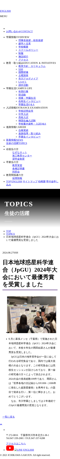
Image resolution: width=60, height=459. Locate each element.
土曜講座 (23, 75)
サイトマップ (30, 181)
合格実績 (23, 130)
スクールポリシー (28, 50)
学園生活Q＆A (26, 104)
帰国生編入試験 (27, 120)
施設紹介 (23, 56)
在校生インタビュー (29, 101)
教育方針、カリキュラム (32, 66)
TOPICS (16, 143)
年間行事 (23, 91)
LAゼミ (22, 82)
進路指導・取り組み (29, 133)
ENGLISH (5, 11)
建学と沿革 (24, 43)
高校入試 (23, 117)
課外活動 (23, 85)
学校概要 (23, 47)
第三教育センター (22, 155)
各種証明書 (18, 168)
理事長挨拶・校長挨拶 (30, 40)
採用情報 (17, 178)
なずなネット (19, 152)
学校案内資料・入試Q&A (32, 124)
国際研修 (23, 72)
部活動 (22, 94)
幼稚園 (42, 181)
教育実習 (17, 165)
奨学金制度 (18, 159)
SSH (20, 69)
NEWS (14, 140)
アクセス (23, 59)
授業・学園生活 (27, 98)
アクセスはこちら (16, 443)
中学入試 (23, 114)
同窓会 (16, 171)
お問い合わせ (19, 31)
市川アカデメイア (28, 78)
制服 (20, 53)
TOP (8, 181)
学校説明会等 (25, 111)
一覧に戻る (8, 416)
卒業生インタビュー (29, 136)
